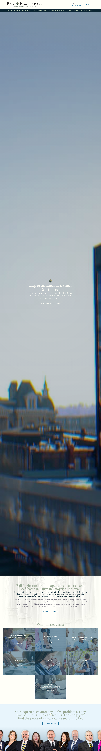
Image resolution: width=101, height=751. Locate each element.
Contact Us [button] (88, 4)
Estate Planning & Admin (56, 10)
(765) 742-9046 (77, 5)
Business (69, 10)
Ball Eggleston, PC (24, 4)
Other (90, 10)
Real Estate (84, 10)
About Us (10, 10)
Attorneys (17, 10)
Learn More (18, 643)
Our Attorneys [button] (50, 723)
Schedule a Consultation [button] (50, 303)
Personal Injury (42, 10)
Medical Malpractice (28, 10)
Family (76, 10)
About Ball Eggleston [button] (50, 611)
